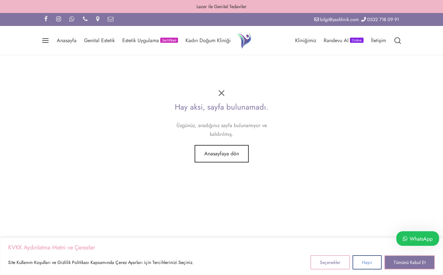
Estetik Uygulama (149, 40)
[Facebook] (46, 19)
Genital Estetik (99, 40)
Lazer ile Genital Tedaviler (221, 6)
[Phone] (85, 19)
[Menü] (45, 40)
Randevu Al (343, 40)
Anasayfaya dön (221, 153)
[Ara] (397, 40)
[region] (221, 256)
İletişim (378, 40)
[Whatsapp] (72, 19)
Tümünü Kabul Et (409, 262)
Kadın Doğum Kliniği (208, 40)
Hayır (367, 262)
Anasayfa (67, 40)
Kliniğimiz (305, 40)
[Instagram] (59, 19)
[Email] (110, 19)
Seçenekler (330, 262)
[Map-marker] (97, 19)
